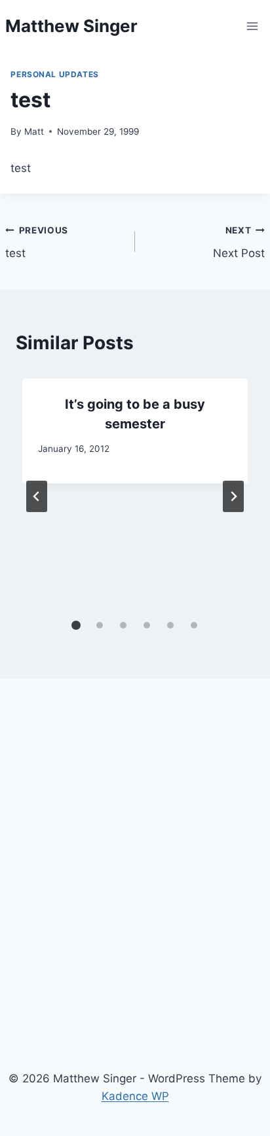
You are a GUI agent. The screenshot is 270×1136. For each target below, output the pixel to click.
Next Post (239, 242)
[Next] (233, 496)
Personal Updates (54, 74)
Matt (34, 131)
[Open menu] (253, 26)
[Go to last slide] (36, 496)
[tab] (76, 625)
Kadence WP (135, 1096)
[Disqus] (134, 870)
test (36, 242)
